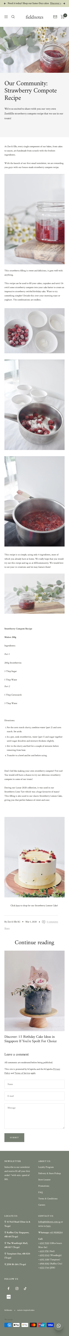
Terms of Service (22, 1073)
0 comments (52, 921)
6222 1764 (44, 1267)
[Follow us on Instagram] (17, 1288)
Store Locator (44, 1179)
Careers (41, 1205)
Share (7, 928)
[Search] (13, 16)
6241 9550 (44, 1243)
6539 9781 (44, 1251)
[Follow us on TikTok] (25, 1288)
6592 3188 (44, 1259)
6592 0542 (44, 1255)
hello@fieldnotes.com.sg (49, 1221)
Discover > (55, 2)
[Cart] (63, 17)
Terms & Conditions (48, 1198)
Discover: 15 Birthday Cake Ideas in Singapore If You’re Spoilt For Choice (30, 1039)
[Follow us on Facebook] (8, 1288)
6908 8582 (44, 1263)
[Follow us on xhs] (8, 1297)
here (18, 905)
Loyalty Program (46, 1167)
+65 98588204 (56, 1232)
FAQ (40, 1192)
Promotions (43, 1186)
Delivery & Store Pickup (49, 1173)
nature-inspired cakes (25, 1310)
